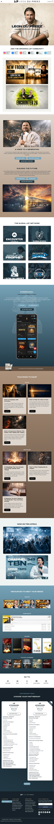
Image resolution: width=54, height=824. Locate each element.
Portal (49, 1)
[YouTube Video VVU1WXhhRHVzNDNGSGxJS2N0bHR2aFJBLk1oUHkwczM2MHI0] (42, 604)
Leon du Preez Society (30, 802)
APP (27, 683)
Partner (8, 683)
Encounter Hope (28, 808)
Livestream (36, 683)
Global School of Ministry (30, 805)
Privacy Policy (13, 821)
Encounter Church (29, 800)
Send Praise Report (16, 808)
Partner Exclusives (16, 802)
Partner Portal (15, 800)
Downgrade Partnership (17, 805)
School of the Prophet (30, 803)
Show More (27, 783)
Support (46, 683)
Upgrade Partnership (16, 803)
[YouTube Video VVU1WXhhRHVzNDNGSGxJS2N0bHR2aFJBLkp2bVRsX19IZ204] (11, 604)
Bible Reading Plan (29, 811)
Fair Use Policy (19, 821)
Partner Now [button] (13, 713)
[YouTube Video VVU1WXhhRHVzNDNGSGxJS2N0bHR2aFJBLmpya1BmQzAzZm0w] (27, 604)
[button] (1, 1)
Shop (17, 683)
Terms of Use (7, 821)
